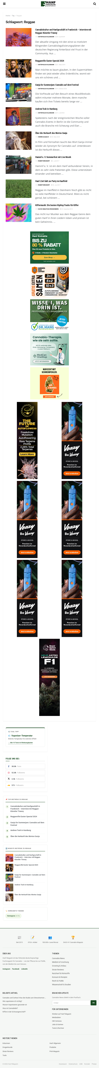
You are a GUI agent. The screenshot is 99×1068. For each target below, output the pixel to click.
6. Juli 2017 (55, 161)
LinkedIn (24, 969)
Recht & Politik (58, 981)
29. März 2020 (55, 137)
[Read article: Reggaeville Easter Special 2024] (18, 68)
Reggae (19, 16)
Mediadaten (56, 1017)
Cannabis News (58, 958)
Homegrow (13, 916)
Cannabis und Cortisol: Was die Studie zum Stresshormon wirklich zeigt (25, 998)
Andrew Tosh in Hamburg (46, 108)
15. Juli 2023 (60, 113)
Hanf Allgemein (55, 1043)
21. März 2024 (61, 64)
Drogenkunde (7, 1047)
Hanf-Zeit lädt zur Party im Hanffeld (51, 181)
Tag (13, 16)
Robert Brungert (44, 161)
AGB (80, 1064)
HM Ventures (57, 1021)
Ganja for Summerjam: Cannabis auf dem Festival (57, 84)
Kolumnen (6, 1043)
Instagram (6, 969)
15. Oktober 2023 (62, 88)
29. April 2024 (61, 36)
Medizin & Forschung (60, 962)
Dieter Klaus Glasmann (46, 36)
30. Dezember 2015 (67, 209)
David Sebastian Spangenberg (48, 209)
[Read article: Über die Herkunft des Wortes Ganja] (18, 140)
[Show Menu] (4, 4)
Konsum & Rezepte (59, 977)
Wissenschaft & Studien (61, 985)
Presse (94, 1064)
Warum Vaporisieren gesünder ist (15, 1005)
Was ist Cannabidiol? (10, 1008)
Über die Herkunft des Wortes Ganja (51, 133)
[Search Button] (94, 4)
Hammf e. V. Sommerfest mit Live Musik (53, 157)
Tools (5, 1055)
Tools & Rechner (58, 1028)
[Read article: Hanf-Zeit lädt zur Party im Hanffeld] (18, 189)
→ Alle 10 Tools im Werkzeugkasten (20, 743)
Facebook (15, 969)
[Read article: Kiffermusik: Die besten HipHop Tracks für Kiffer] (18, 213)
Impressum (63, 1064)
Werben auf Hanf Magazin (61, 1014)
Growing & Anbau (59, 966)
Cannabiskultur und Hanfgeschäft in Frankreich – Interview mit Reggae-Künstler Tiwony (25, 808)
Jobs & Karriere (57, 1024)
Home (8, 16)
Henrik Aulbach (43, 137)
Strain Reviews (58, 970)
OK (93, 1003)
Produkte (53, 1047)
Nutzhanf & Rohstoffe (61, 973)
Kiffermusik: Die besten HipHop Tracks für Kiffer (57, 205)
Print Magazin (54, 1051)
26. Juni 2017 (56, 185)
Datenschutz (73, 1064)
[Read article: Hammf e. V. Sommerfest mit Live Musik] (18, 164)
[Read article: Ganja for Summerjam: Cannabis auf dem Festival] (18, 92)
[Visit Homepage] (48, 3)
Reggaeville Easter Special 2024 (49, 60)
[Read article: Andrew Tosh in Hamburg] (18, 116)
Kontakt (87, 1064)
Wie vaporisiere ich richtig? (12, 1001)
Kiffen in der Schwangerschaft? (14, 1012)
